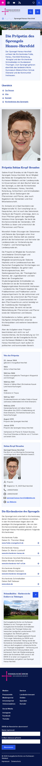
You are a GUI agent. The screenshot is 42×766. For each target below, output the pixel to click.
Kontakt (8, 98)
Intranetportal (8, 701)
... (7, 18)
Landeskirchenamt (27, 695)
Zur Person (9, 90)
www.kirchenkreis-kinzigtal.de (14, 574)
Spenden (23, 701)
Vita (6, 94)
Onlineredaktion (8, 704)
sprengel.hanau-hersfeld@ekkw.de (21, 498)
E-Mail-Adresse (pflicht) (11, 738)
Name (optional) (8, 730)
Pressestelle (7, 695)
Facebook (6, 716)
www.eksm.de (7, 584)
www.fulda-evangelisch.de (12, 543)
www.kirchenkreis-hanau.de (13, 553)
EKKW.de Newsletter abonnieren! (15, 726)
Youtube (5, 719)
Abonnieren (8, 747)
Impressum (6, 761)
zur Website (11, 502)
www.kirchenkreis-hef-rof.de (13, 563)
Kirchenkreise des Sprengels (16, 102)
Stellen (22, 698)
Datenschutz (16, 761)
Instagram (6, 713)
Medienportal (7, 698)
